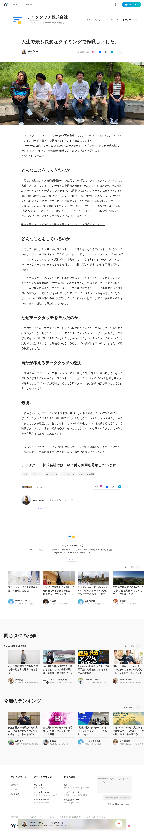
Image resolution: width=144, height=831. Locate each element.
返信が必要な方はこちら (118, 804)
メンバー (115, 19)
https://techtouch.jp (49, 23)
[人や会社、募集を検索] (115, 4)
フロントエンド (69, 474)
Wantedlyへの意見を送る (117, 797)
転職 (25, 474)
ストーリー (126, 19)
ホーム (89, 19)
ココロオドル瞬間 (87, 474)
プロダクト (37, 474)
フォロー (33, 23)
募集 (135, 19)
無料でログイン (132, 4)
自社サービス (52, 474)
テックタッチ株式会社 (47, 17)
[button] (19, 777)
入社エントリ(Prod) (72, 545)
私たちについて (101, 19)
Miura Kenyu (33, 50)
